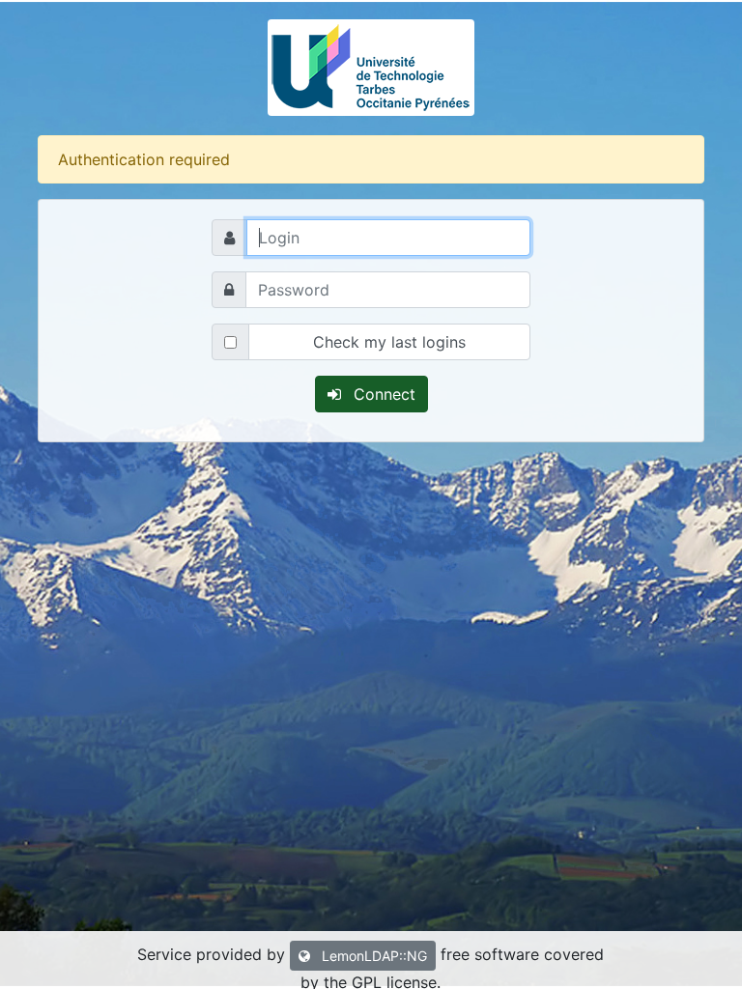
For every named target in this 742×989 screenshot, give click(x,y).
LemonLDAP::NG (372, 955)
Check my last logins (389, 342)
